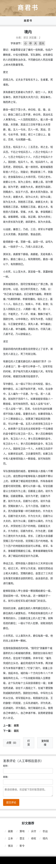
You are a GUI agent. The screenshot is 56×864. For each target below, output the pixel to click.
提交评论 (11, 802)
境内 (45, 838)
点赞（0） (12, 742)
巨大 (41, 43)
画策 (16, 725)
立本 (10, 838)
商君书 (28, 20)
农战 (45, 831)
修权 (33, 838)
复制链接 (45, 742)
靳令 (22, 845)
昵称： (6, 765)
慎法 (10, 845)
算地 (22, 831)
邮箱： (6, 776)
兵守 (33, 831)
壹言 (22, 838)
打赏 (28, 742)
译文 (25, 37)
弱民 (16, 730)
